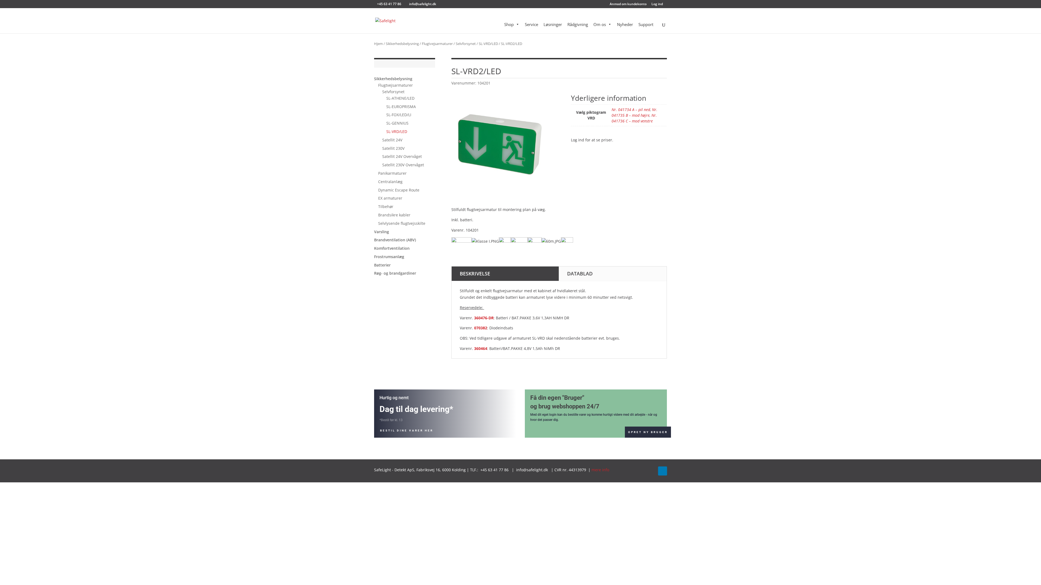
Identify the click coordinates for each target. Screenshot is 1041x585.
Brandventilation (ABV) (395, 239)
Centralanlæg (390, 181)
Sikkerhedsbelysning (402, 43)
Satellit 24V (392, 139)
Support (645, 24)
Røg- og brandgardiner (395, 273)
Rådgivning (577, 24)
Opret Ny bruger (648, 432)
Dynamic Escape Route (398, 190)
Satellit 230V (393, 148)
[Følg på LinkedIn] (662, 470)
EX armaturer (390, 198)
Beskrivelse (475, 273)
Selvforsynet (466, 43)
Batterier (382, 265)
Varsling (381, 231)
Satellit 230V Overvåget (403, 164)
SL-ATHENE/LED (400, 98)
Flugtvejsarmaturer (437, 43)
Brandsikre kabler (394, 214)
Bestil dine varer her (406, 430)
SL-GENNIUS (397, 123)
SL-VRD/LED (488, 43)
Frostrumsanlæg (389, 256)
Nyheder (625, 24)
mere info (600, 469)
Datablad (580, 273)
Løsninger (553, 24)
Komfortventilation (392, 248)
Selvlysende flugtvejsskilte (401, 223)
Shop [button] (509, 24)
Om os (599, 24)
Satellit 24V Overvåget (402, 156)
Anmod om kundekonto (628, 4)
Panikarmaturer (392, 173)
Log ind (657, 4)
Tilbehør (385, 206)
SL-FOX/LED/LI (398, 114)
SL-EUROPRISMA (401, 106)
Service (531, 24)
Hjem (378, 43)
